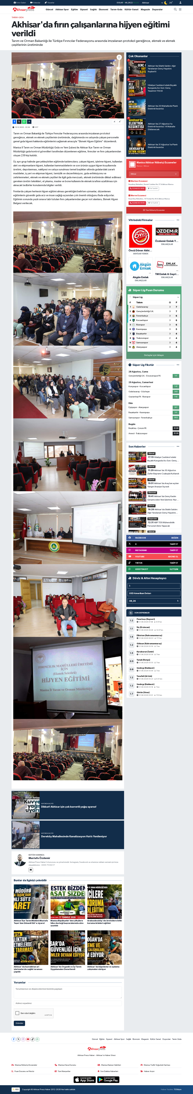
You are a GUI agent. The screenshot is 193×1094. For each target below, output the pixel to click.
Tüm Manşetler (64, 1071)
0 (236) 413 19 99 (138, 203)
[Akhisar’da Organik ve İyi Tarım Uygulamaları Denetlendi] (68, 948)
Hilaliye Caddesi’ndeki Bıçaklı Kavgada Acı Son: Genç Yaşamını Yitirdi (162, 459)
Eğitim (74, 9)
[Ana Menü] (180, 9)
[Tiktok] (32, 1039)
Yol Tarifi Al (154, 188)
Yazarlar (50, 3)
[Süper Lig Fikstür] (178, 365)
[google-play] (108, 1080)
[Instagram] (23, 1039)
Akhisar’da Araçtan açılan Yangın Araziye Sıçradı (163, 485)
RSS (17, 1089)
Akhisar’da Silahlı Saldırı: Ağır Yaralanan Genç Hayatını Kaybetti (162, 511)
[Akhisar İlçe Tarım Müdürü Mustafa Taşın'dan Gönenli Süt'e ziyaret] (31, 901)
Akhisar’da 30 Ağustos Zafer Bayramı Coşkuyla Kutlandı (163, 472)
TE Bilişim (177, 1089)
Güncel (49, 9)
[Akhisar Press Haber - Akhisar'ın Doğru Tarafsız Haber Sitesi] (23, 9)
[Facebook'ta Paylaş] (14, 121)
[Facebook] (14, 1039)
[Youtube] (28, 1039)
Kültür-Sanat (132, 9)
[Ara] (175, 9)
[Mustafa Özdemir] (20, 860)
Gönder (19, 1023)
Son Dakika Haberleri (109, 1071)
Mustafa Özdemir (39, 858)
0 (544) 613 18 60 (138, 188)
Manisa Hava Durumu (67, 1065)
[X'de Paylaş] (19, 121)
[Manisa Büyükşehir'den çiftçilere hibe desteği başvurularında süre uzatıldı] (68, 901)
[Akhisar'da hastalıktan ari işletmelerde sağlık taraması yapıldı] (31, 948)
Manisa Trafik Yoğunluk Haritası (157, 1065)
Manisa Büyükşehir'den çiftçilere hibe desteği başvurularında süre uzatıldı (67, 923)
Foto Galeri (21, 3)
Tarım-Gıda (116, 9)
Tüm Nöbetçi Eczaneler (155, 210)
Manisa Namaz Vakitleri (111, 1065)
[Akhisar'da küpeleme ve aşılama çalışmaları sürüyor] (104, 948)
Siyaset (84, 9)
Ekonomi (103, 9)
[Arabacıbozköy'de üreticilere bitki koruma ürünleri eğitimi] (104, 901)
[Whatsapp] (37, 1039)
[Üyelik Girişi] (179, 3)
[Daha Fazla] (29, 121)
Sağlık (93, 9)
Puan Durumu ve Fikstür (24, 1071)
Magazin (145, 9)
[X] (18, 1039)
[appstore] (85, 1080)
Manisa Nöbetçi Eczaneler (26, 1065)
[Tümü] (178, 220)
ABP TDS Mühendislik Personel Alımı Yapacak (160, 524)
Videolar (36, 3)
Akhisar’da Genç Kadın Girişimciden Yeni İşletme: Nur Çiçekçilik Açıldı (162, 498)
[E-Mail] (31, 870)
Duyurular (157, 9)
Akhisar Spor (62, 9)
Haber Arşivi (149, 1071)
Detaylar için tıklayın (154, 355)
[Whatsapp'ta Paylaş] (24, 121)
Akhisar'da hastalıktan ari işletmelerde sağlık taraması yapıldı (28, 969)
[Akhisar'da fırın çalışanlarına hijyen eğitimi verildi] (68, 85)
